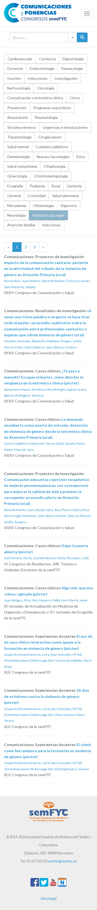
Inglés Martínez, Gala (29, 516)
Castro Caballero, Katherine (24, 443)
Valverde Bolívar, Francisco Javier (65, 281)
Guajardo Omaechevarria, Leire (27, 654)
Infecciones (38, 78)
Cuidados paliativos (52, 146)
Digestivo (69, 205)
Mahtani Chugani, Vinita (64, 341)
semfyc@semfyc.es (62, 861)
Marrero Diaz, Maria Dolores (24, 347)
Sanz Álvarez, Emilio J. (62, 347)
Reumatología (46, 117)
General (14, 195)
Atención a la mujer (48, 215)
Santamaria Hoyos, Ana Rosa (24, 389)
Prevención (16, 107)
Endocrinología (42, 68)
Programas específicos (52, 107)
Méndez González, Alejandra (25, 341)
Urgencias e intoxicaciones (65, 127)
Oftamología (43, 205)
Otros (75, 97)
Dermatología (18, 156)
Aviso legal (49, 899)
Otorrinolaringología (51, 176)
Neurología (16, 215)
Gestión (14, 78)
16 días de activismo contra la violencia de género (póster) (46, 696)
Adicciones (51, 225)
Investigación (65, 78)
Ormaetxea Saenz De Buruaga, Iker (29, 660)
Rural (55, 186)
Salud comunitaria (22, 166)
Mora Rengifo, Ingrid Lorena (66, 389)
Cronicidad (36, 195)
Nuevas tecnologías (53, 156)
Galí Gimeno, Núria (18, 558)
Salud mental (18, 146)
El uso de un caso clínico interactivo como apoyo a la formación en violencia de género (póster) (48, 642)
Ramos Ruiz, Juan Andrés (22, 281)
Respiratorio (17, 117)
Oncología (45, 88)
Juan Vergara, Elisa (17, 600)
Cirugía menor (50, 137)
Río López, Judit (78, 558)
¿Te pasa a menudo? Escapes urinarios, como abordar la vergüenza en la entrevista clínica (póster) (43, 377)
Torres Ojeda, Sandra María (64, 443)
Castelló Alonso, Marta (49, 558)
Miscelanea (16, 205)
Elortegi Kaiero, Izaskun (72, 769)
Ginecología (17, 176)
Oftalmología (54, 166)
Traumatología (19, 137)
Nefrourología (18, 88)
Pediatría (37, 186)
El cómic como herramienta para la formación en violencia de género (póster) (47, 750)
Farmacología (72, 68)
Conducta (47, 58)
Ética (81, 156)
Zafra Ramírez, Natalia (20, 287)
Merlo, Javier (78, 600)
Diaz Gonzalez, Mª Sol (66, 654)
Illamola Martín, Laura (19, 510)
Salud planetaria (65, 195)
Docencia (15, 68)
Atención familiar (21, 225)
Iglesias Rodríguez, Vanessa (24, 395)
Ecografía (15, 186)
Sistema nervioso (21, 127)
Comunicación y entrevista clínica (35, 97)
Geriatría (74, 186)
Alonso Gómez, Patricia (62, 516)
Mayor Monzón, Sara (19, 450)
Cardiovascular (20, 58)
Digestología (73, 58)
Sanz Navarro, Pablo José (50, 600)
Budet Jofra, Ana (48, 510)
